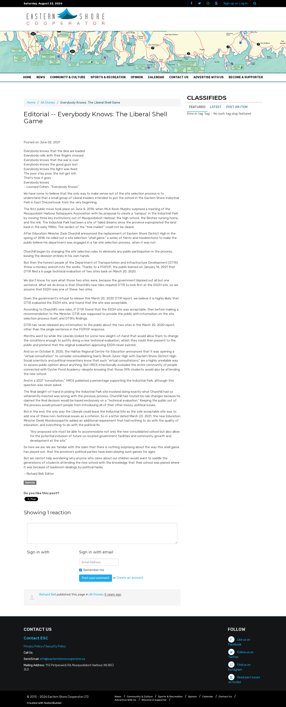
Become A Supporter (246, 77)
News (40, 77)
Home (28, 77)
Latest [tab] (216, 107)
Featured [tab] (197, 107)
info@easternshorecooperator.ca (62, 659)
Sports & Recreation (108, 77)
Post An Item (236, 107)
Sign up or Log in (235, 3)
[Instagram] (208, 3)
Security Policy (55, 646)
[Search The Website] (254, 3)
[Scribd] (216, 3)
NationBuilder (53, 702)
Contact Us (178, 77)
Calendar (156, 77)
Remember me (93, 570)
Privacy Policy (33, 646)
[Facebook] (191, 3)
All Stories (48, 102)
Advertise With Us (208, 77)
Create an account (130, 578)
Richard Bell (47, 594)
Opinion (137, 77)
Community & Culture (67, 77)
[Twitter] (199, 3)
